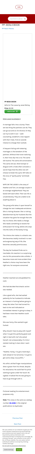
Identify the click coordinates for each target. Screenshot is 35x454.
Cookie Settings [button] (8, 449)
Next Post (17, 424)
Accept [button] (19, 449)
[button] (19, 7)
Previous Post (18, 418)
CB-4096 (12, 403)
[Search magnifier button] (25, 18)
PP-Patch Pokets (8, 28)
